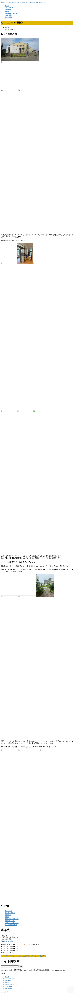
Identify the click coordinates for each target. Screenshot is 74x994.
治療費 (7, 917)
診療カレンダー (10, 921)
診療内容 (8, 915)
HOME (7, 977)
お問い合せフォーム (11, 923)
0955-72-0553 (8, 941)
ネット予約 (8, 911)
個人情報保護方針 (11, 925)
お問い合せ (8, 986)
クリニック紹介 (10, 913)
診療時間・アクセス (11, 919)
